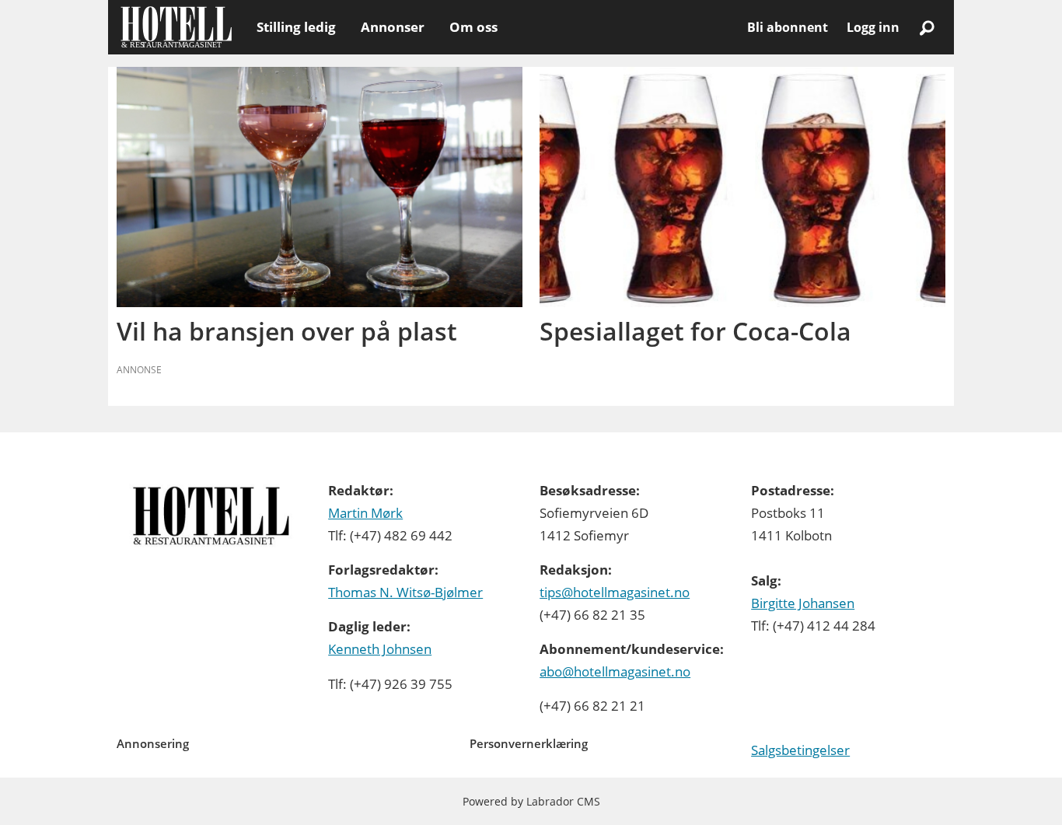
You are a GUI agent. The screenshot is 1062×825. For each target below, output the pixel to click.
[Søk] (927, 27)
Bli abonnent (787, 27)
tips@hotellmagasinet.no (615, 592)
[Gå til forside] (176, 27)
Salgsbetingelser (800, 750)
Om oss (473, 27)
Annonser (392, 27)
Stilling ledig (296, 27)
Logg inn (873, 27)
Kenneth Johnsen (379, 649)
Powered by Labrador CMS (531, 801)
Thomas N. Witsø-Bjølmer (405, 592)
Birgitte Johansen (802, 603)
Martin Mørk (365, 513)
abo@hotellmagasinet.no (615, 671)
